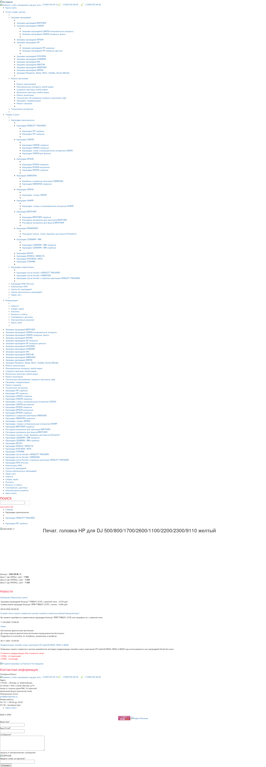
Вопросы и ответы (19, 314)
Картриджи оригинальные (22, 120)
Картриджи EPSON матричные (36, 167)
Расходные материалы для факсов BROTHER (43, 222)
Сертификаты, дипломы (22, 317)
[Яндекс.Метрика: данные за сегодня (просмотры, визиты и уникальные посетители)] (139, 718)
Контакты (15, 311)
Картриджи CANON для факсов (36, 153)
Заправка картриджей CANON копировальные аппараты (47, 31)
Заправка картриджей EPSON (30, 39)
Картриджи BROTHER (26, 211)
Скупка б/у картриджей (21, 289)
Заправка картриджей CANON (30, 25)
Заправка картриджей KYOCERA (31, 56)
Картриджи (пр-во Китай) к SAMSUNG (34, 275)
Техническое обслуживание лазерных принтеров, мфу (41, 97)
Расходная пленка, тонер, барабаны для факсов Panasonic (49, 233)
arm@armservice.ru (8, 696)
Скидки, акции (17, 308)
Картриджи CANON (25, 139)
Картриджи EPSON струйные (35, 170)
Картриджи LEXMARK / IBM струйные (39, 247)
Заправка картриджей (21, 17)
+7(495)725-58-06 (92, 4)
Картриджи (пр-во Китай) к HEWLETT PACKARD (38, 272)
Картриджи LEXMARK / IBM (29, 239)
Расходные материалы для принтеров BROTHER (44, 219)
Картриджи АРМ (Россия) (22, 283)
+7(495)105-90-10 (49, 4)
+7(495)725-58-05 (69, 4)
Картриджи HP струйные (33, 131)
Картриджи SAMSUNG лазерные (37, 183)
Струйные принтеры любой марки (32, 89)
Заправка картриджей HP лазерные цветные (42, 50)
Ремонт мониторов (25, 95)
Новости (15, 305)
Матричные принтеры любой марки (33, 92)
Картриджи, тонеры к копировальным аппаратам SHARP (48, 206)
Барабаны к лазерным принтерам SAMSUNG (42, 181)
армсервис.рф (6, 506)
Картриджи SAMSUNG (27, 175)
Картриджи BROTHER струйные (36, 217)
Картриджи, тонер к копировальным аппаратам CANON (47, 150)
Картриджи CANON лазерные (35, 147)
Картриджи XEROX (25, 189)
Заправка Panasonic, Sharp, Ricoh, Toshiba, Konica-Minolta (43, 72)
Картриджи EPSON (25, 158)
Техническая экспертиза (22, 108)
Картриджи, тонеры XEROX (34, 194)
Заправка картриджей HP (28, 42)
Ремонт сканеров (24, 103)
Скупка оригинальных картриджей (26, 292)
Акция (3, 626)
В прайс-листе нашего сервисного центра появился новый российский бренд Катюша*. (40, 613)
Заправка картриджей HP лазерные (38, 47)
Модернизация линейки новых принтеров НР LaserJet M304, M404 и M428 (35, 644)
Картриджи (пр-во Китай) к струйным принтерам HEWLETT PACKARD (48, 278)
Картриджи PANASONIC (27, 228)
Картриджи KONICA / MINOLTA (30, 256)
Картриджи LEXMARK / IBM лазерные (39, 244)
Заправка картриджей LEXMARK (31, 59)
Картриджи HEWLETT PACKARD (31, 125)
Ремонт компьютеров (26, 84)
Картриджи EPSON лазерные (35, 164)
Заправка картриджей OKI (28, 61)
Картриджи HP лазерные (33, 133)
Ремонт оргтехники (19, 78)
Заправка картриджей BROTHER (31, 22)
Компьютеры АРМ (19, 286)
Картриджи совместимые (22, 267)
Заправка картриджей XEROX (30, 70)
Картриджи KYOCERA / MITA (29, 258)
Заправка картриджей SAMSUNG (32, 67)
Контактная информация (19, 669)
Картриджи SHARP (25, 200)
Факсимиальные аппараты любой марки (35, 86)
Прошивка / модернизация (29, 100)
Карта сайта (11, 7)
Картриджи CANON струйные (35, 145)
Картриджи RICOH (25, 253)
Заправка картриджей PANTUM (31, 64)
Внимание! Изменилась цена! (14, 597)
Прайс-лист (16, 294)
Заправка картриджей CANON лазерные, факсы (44, 34)
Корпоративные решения (22, 319)
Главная (9, 509)
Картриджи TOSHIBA (26, 261)
